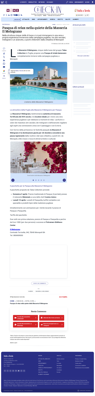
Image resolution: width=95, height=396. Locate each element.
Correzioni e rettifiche (80, 365)
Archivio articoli (60, 359)
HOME (53, 24)
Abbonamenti (79, 2)
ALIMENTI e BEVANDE (43, 374)
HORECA (52, 19)
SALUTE (67, 19)
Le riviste (59, 363)
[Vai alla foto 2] (35, 180)
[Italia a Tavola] (47, 9)
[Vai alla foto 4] (41, 180)
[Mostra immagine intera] (64, 171)
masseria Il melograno (42, 291)
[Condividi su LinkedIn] (4, 60)
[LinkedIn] (9, 15)
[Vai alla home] (3, 19)
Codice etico (78, 363)
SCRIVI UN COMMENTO (39, 283)
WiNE (33, 19)
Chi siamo (59, 367)
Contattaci (59, 370)
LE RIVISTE (23, 2)
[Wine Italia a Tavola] (12, 10)
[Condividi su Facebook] (4, 53)
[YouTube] (16, 15)
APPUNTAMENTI (42, 19)
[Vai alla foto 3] (38, 180)
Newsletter (59, 365)
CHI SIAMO (50, 2)
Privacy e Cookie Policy (80, 359)
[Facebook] (4, 15)
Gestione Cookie (79, 361)
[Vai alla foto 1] (33, 180)
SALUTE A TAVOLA (43, 372)
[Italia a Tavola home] (20, 356)
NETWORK (42, 2)
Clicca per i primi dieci (83, 55)
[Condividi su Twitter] (4, 57)
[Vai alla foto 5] (43, 180)
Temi (58, 361)
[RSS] (21, 15)
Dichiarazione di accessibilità (82, 367)
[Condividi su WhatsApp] (4, 63)
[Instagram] (11, 15)
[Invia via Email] (4, 67)
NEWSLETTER (32, 2)
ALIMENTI (76, 19)
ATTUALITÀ (25, 19)
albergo (30, 291)
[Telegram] (14, 15)
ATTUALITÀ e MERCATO (44, 359)
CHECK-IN (17, 19)
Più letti (58, 372)
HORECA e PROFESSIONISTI (45, 367)
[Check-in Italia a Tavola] (82, 10)
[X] (6, 15)
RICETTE (60, 19)
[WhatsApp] (19, 15)
